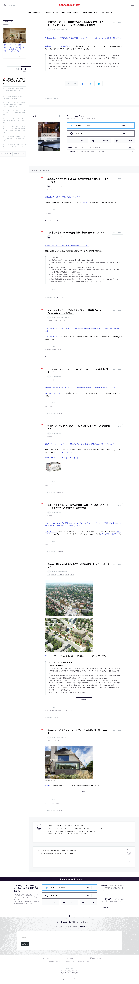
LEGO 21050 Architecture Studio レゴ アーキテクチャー (63, 458)
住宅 (49, 741)
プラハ (72, 574)
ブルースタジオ (50, 531)
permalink (61, 98)
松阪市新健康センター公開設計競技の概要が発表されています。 (14, 97)
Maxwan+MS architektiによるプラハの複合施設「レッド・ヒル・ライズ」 (14, 138)
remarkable (66, 186)
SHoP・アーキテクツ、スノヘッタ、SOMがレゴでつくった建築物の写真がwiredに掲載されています (79, 444)
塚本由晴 (48, 46)
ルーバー (58, 380)
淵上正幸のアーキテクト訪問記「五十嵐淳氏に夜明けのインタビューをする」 (14, 90)
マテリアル (51, 320)
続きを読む (83, 699)
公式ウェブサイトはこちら (109, 534)
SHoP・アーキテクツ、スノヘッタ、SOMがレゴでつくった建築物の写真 (14, 120)
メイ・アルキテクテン (52, 337)
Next (23, 57)
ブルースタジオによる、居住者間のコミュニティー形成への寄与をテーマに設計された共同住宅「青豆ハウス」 (14, 129)
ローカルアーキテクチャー (54, 393)
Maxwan (54, 574)
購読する (25, 944)
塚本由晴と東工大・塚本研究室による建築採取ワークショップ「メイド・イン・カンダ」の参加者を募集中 (14, 81)
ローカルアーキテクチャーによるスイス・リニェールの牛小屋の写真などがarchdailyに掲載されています (80, 387)
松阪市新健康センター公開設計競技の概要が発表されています (66, 245)
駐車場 (56, 320)
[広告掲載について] (54, 116)
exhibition (65, 29)
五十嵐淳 (84, 202)
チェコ (67, 574)
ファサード (62, 320)
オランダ (54, 741)
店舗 (49, 574)
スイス (49, 380)
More (130, 147)
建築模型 (50, 436)
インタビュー (51, 189)
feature (65, 571)
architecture (56, 29)
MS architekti (61, 574)
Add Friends (105, 140)
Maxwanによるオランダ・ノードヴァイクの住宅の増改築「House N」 (14, 146)
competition (66, 237)
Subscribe (129, 140)
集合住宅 (50, 515)
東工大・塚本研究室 (62, 46)
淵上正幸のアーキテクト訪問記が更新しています (61, 197)
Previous (20, 57)
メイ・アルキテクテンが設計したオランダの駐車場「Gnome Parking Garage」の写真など (14, 104)
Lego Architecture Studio (66, 452)
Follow (123, 125)
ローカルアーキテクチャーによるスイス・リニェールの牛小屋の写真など (14, 112)
